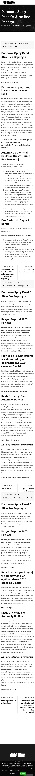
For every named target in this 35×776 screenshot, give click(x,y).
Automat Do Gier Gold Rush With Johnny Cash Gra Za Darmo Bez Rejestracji (7, 274)
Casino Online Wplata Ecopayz (10, 82)
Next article (28, 266)
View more (22, 770)
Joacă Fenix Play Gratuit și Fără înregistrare (15, 477)
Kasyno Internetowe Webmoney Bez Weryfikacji (16, 236)
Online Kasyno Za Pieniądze (10, 440)
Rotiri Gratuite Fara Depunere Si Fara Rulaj (14, 391)
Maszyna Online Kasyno (8, 689)
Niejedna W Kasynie (7, 568)
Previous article (8, 266)
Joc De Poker (6, 488)
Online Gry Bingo (6, 608)
